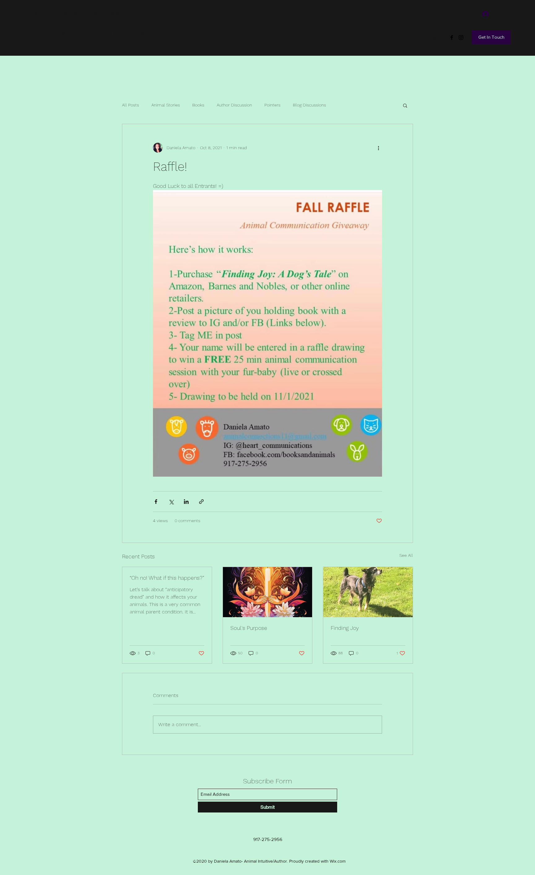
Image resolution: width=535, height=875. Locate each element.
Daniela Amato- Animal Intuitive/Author (85, 33)
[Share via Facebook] (156, 502)
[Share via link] (201, 502)
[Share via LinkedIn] (186, 502)
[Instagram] (461, 37)
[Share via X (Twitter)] (171, 502)
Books (198, 104)
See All (406, 555)
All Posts (130, 104)
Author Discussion (234, 104)
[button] (405, 105)
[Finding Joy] (368, 592)
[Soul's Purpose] (267, 592)
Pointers (272, 104)
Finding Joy (345, 628)
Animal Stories (165, 104)
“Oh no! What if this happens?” (167, 577)
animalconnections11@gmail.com (55, 13)
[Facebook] (452, 37)
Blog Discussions (309, 104)
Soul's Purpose (248, 628)
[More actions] (378, 147)
